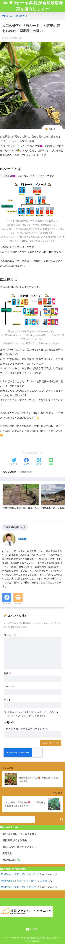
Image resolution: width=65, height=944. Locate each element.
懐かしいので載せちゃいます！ (19, 847)
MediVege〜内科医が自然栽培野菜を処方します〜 (33, 6)
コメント (10, 635)
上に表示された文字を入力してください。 (27, 729)
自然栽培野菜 (25, 472)
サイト (7, 699)
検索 (61, 819)
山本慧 (43, 880)
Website (18, 603)
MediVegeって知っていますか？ (18, 874)
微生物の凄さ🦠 (11, 859)
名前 (7, 673)
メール (9, 686)
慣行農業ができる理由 (15, 840)
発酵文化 (7, 853)
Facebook (7, 603)
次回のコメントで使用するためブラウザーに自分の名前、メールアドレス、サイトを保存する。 (32, 714)
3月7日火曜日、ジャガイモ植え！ (21, 834)
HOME (34, 929)
